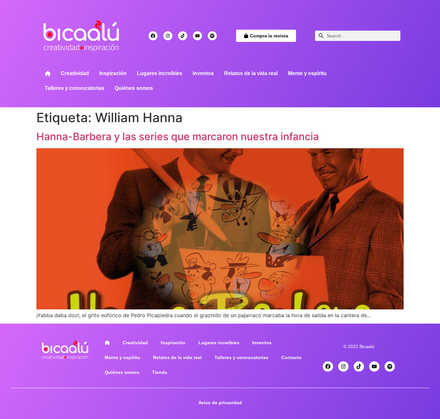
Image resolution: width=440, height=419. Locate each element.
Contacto (291, 357)
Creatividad (75, 73)
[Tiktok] (182, 35)
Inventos (203, 73)
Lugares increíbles (159, 73)
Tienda (159, 372)
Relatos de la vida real (251, 73)
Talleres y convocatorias (74, 88)
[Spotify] (212, 35)
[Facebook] (153, 35)
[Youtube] (197, 35)
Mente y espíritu (307, 73)
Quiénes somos (134, 88)
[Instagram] (167, 35)
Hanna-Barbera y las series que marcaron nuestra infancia (177, 136)
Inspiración (113, 73)
